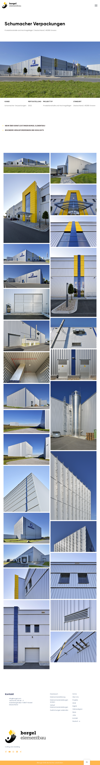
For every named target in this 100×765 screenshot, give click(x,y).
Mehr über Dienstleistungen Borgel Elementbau (25, 126)
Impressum (54, 694)
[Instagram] (13, 752)
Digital (74, 706)
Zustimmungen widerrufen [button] (59, 710)
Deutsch (75, 721)
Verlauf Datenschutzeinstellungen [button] (59, 706)
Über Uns (75, 697)
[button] (50, 126)
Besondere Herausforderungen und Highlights (24, 130)
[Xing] (21, 752)
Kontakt (75, 718)
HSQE (74, 703)
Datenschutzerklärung (57, 697)
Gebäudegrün (77, 709)
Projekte (75, 700)
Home (74, 694)
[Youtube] (9, 752)
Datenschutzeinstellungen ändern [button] (59, 701)
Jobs (74, 715)
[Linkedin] (17, 752)
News (74, 712)
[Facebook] (6, 752)
